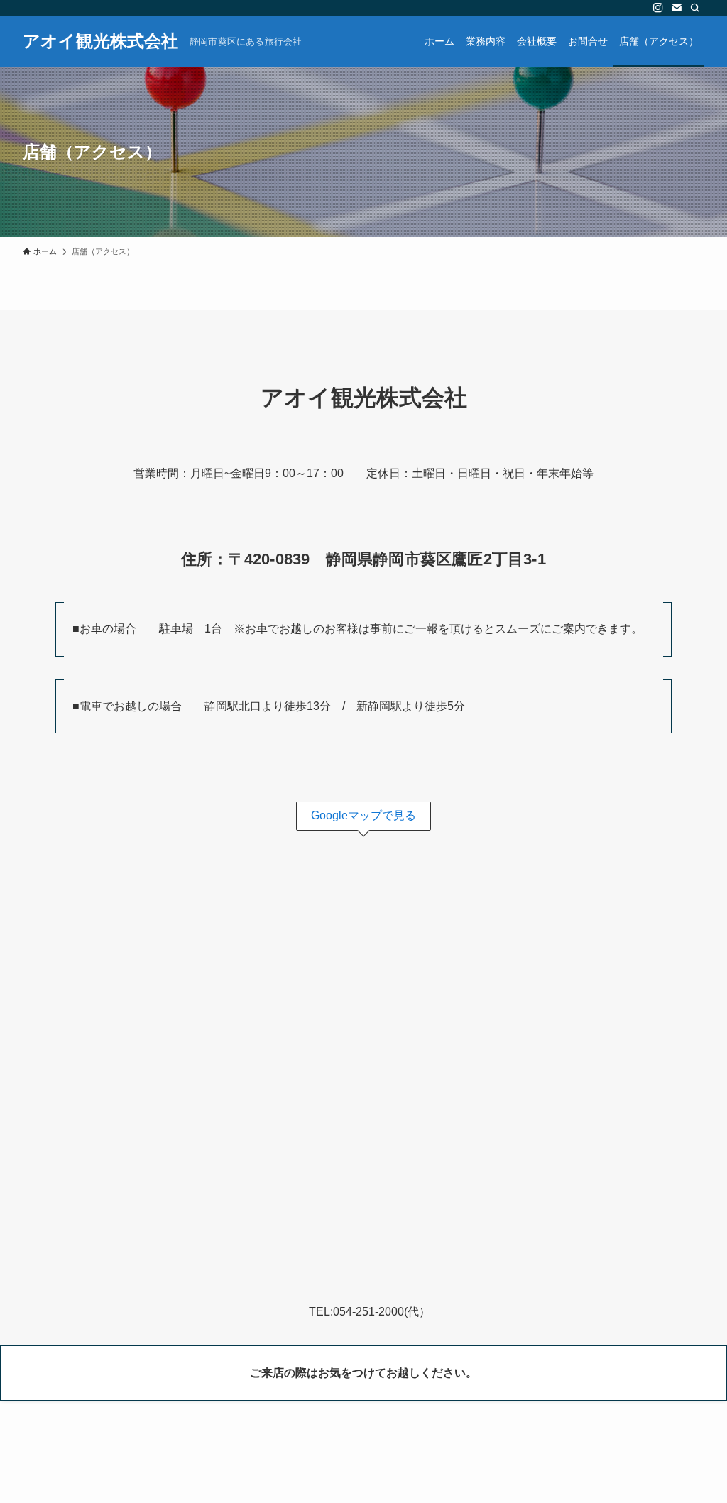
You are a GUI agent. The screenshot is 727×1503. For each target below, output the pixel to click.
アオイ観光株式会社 (100, 41)
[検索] (695, 8)
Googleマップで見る (363, 815)
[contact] (676, 8)
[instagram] (658, 8)
